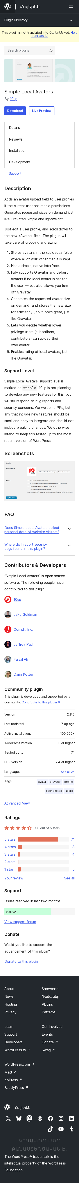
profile (68, 781)
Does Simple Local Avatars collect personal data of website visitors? (31, 530)
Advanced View (17, 803)
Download (15, 111)
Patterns (49, 1012)
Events (47, 1034)
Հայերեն (22, 1107)
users (69, 790)
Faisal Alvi (21, 659)
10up (13, 98)
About (9, 988)
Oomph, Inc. (23, 629)
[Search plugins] (51, 50)
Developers (13, 1042)
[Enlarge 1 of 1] (68, 466)
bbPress (13, 1080)
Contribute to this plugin (39, 702)
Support (15, 173)
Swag (48, 1050)
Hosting (10, 1004)
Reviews (16, 139)
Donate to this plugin (21, 961)
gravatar (55, 781)
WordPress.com (19, 1064)
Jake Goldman (25, 614)
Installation (18, 150)
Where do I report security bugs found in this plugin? (25, 546)
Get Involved (52, 1026)
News (9, 996)
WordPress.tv (17, 1050)
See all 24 (68, 771)
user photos (54, 790)
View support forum (20, 922)
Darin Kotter (23, 674)
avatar (42, 781)
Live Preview (42, 111)
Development (20, 162)
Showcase (50, 988)
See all (69, 878)
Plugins (47, 1004)
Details (14, 127)
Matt (10, 1072)
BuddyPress (16, 1087)
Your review (13, 878)
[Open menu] (72, 6)
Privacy (10, 1012)
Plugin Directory (16, 20)
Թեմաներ (50, 996)
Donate (50, 1042)
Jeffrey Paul (23, 644)
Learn (8, 1026)
